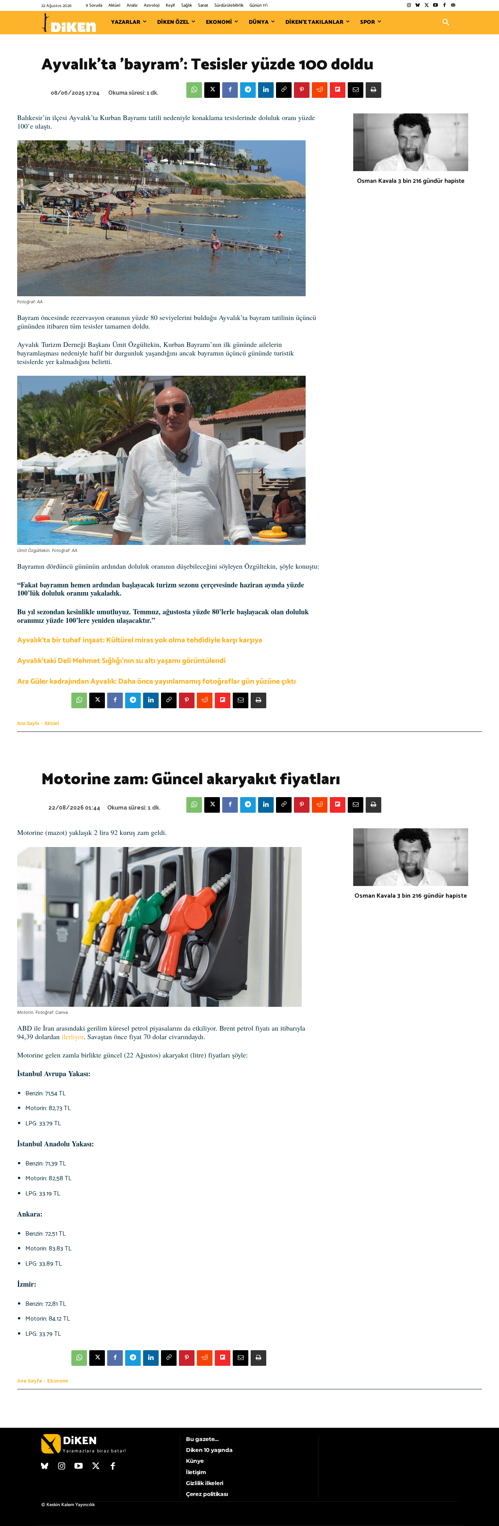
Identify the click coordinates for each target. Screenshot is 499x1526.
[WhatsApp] (194, 90)
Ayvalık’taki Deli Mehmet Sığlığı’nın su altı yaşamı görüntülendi (121, 661)
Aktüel (51, 723)
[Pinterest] (302, 90)
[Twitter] (426, 5)
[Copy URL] (284, 90)
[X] (212, 90)
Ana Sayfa (28, 723)
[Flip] (337, 90)
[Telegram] (248, 90)
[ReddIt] (319, 90)
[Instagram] (408, 5)
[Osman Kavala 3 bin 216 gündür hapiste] (410, 142)
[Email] (355, 90)
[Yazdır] (373, 90)
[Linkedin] (266, 90)
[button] (446, 22)
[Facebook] (444, 5)
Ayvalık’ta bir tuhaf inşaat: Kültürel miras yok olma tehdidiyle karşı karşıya (139, 640)
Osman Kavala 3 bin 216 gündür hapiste (410, 181)
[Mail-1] (453, 5)
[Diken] (68, 22)
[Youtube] (435, 5)
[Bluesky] (417, 5)
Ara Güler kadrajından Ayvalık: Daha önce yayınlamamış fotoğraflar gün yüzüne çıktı (156, 681)
